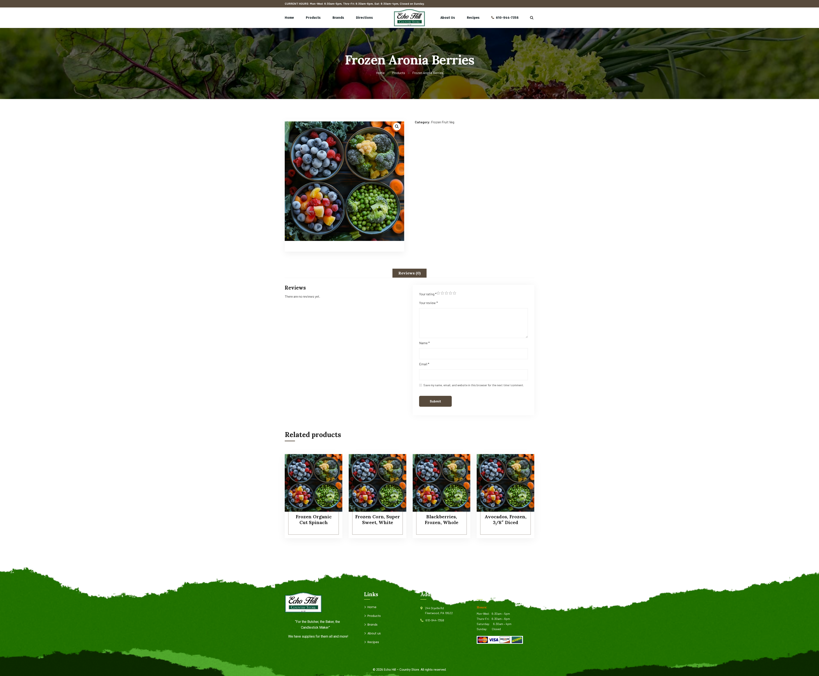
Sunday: (484, 629)
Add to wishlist (331, 473)
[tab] (409, 273)
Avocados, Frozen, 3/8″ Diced (505, 519)
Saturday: (485, 624)
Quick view (331, 483)
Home (380, 73)
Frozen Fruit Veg (442, 122)
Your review (428, 303)
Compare (331, 464)
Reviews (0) (409, 273)
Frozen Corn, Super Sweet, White (377, 519)
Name (424, 343)
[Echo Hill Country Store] (409, 18)
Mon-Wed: (484, 613)
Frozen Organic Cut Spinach (314, 519)
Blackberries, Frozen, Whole (441, 519)
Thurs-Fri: (484, 619)
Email (424, 364)
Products (398, 73)
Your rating (428, 294)
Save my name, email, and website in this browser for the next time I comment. (473, 385)
